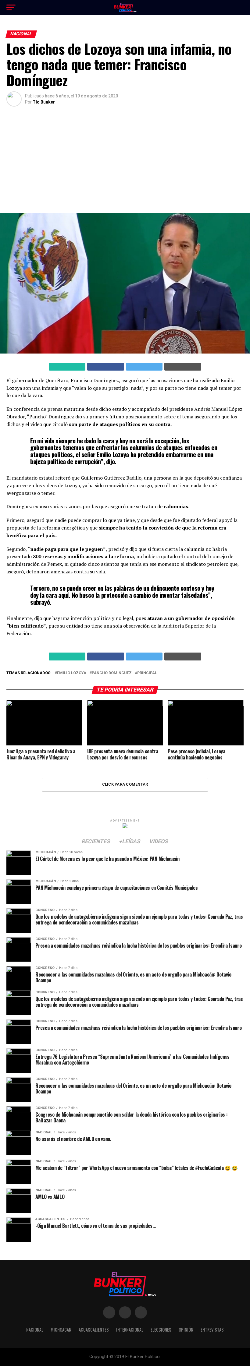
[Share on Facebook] (105, 367)
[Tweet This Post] (144, 367)
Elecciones (161, 1329)
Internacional (129, 1329)
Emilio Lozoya (71, 673)
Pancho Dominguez (112, 673)
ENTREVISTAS (212, 1329)
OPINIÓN (186, 1329)
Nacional (34, 1329)
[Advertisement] (124, 161)
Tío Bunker (44, 102)
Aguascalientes (94, 1329)
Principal (147, 673)
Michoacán (61, 1329)
